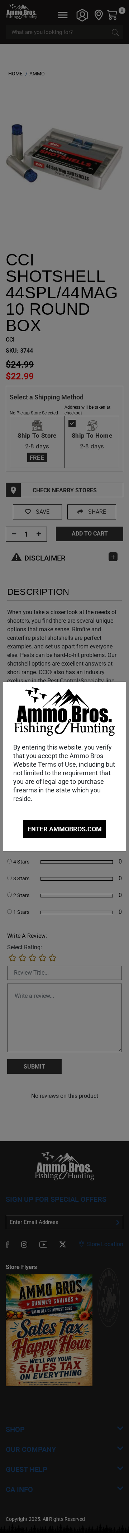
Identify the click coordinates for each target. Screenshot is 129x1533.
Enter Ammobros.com (65, 829)
